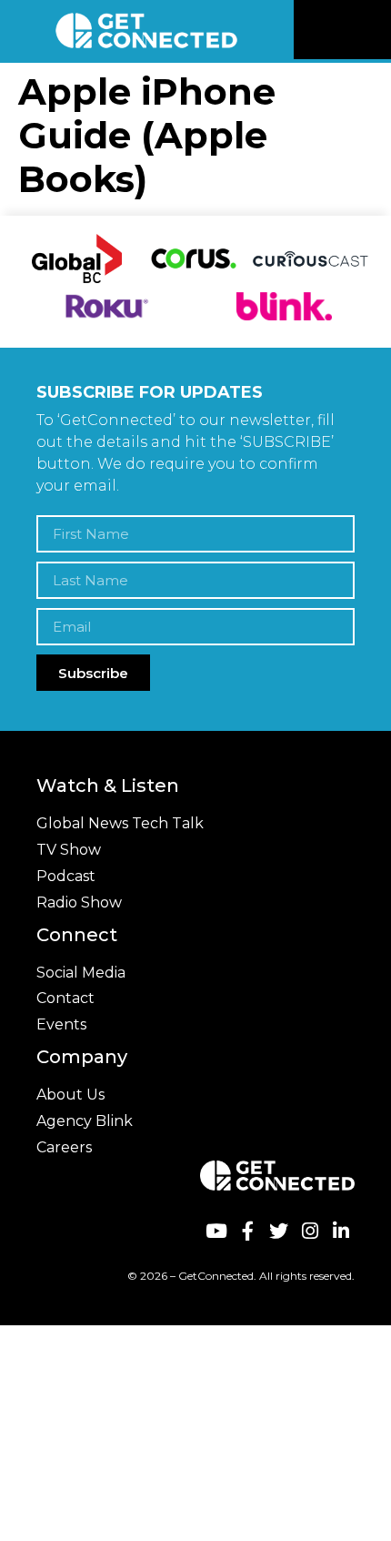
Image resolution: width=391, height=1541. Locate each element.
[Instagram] (309, 1231)
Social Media (80, 972)
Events (61, 1024)
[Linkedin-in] (341, 1231)
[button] (374, 30)
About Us (70, 1094)
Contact (65, 998)
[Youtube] (216, 1231)
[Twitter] (279, 1231)
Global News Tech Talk (120, 823)
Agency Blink (84, 1121)
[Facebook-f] (247, 1231)
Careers (64, 1147)
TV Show (68, 849)
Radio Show (79, 902)
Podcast (65, 876)
